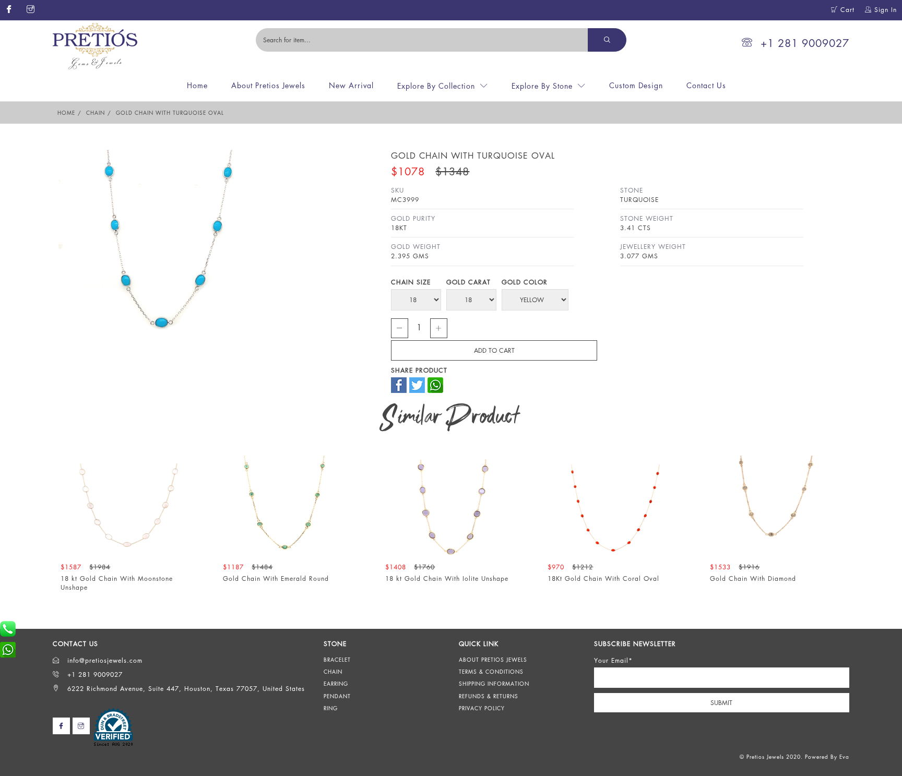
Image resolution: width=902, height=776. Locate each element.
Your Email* (613, 660)
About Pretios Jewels (268, 85)
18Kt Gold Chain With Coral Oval (603, 578)
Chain (95, 112)
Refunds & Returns (488, 696)
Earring (336, 683)
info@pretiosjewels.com (104, 660)
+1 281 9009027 (805, 43)
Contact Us (706, 85)
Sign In (884, 9)
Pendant (337, 696)
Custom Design (636, 85)
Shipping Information (494, 683)
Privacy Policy (482, 708)
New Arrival (351, 85)
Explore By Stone (542, 86)
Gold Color (525, 282)
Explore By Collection (436, 86)
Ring (331, 708)
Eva (844, 756)
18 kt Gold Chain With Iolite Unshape (446, 578)
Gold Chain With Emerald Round (276, 578)
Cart (846, 9)
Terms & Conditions (491, 671)
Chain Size (411, 282)
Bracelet (337, 659)
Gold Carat (468, 282)
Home (197, 85)
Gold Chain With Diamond (753, 578)
